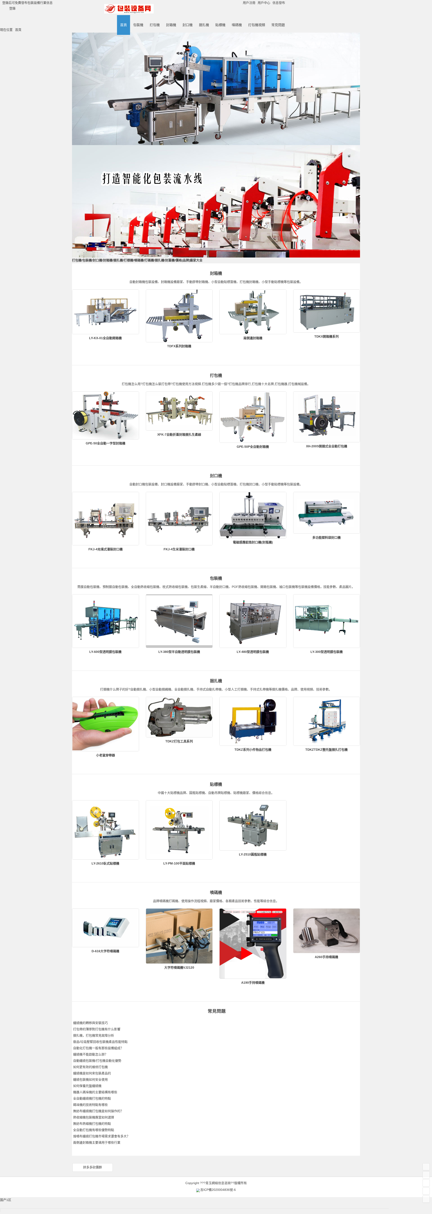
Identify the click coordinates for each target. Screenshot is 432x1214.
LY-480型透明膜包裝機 (253, 652)
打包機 (155, 25)
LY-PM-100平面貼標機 (179, 863)
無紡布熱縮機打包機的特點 (92, 1123)
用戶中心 (264, 2)
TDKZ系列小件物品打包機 (252, 749)
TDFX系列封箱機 (179, 346)
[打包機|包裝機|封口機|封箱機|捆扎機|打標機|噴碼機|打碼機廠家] (129, 12)
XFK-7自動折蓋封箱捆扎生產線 (179, 434)
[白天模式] (426, 1191)
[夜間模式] (426, 1183)
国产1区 (5, 1200)
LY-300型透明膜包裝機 (326, 652)
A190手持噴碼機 (253, 982)
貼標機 (220, 25)
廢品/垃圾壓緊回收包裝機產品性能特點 (100, 1042)
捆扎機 (204, 25)
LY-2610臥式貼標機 (105, 863)
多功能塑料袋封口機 (326, 537)
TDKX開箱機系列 (326, 336)
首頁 (123, 25)
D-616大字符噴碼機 (105, 951)
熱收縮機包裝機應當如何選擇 (93, 1117)
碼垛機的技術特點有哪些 (90, 1104)
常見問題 (278, 25)
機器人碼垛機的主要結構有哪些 (95, 1092)
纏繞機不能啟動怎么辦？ (90, 1054)
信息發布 (278, 2)
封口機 (187, 25)
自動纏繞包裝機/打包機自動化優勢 (97, 1060)
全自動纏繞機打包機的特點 (92, 1098)
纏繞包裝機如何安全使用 (90, 1079)
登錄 (12, 8)
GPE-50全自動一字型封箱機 (105, 443)
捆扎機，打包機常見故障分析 (93, 1035)
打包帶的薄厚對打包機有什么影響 (96, 1029)
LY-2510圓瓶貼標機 (253, 854)
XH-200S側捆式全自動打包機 (326, 446)
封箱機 (171, 25)
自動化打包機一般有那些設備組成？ (98, 1048)
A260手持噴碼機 (326, 957)
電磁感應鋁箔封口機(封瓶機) (253, 542)
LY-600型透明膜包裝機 (105, 652)
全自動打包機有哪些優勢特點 (93, 1130)
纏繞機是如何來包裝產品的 (92, 1073)
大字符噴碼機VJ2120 (179, 967)
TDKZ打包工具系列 (179, 741)
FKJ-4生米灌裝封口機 (179, 549)
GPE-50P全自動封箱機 (253, 446)
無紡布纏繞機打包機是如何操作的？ (98, 1111)
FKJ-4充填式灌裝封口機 (105, 549)
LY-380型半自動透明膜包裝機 (179, 652)
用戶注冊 (249, 2)
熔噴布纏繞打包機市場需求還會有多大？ (101, 1136)
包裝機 (138, 25)
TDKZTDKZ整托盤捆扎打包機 (326, 749)
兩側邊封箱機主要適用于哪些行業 (96, 1142)
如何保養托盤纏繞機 (87, 1086)
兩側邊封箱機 (252, 338)
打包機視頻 (256, 25)
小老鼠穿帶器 (105, 755)
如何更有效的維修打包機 (90, 1067)
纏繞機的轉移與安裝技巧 (90, 1023)
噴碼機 (237, 25)
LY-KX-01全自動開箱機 (105, 338)
